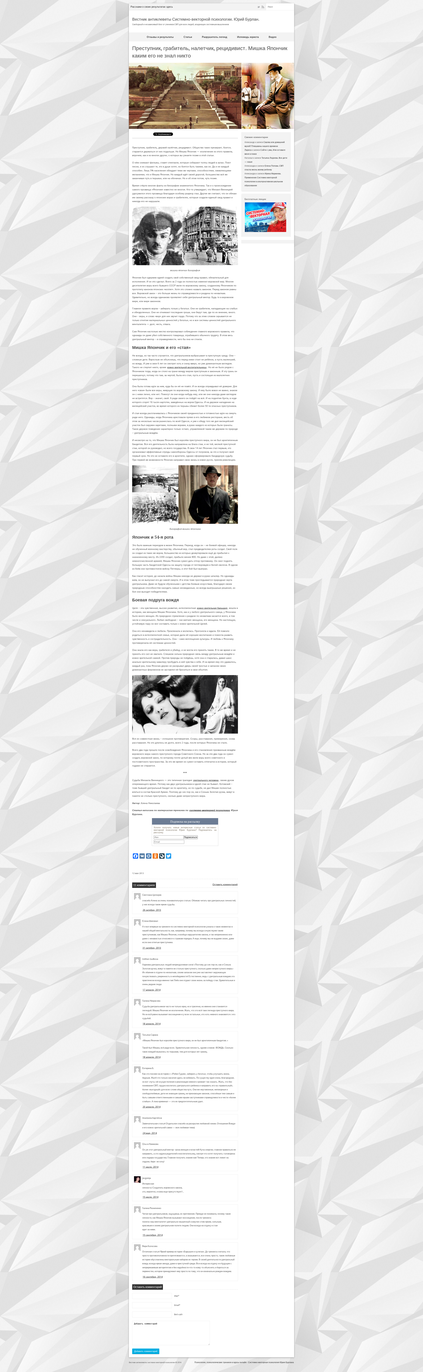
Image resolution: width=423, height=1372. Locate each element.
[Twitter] (258, 7)
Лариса (248, 150)
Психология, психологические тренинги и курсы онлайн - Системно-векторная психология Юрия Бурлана (244, 1362)
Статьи (188, 37)
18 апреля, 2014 (151, 1023)
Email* (177, 1305)
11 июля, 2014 (150, 1167)
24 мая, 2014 (150, 1133)
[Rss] (263, 7)
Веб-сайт (178, 1314)
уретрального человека (205, 780)
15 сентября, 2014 (153, 1235)
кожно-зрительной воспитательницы (187, 367)
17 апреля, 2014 (151, 990)
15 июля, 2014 (150, 1197)
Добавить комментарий (145, 1351)
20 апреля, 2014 (151, 1106)
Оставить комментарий (225, 884)
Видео (272, 37)
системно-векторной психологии (209, 810)
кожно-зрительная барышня (212, 608)
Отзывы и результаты (160, 37)
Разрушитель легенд (214, 37)
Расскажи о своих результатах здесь (152, 6)
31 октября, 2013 (152, 948)
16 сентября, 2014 (153, 1277)
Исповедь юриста (248, 37)
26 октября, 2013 (152, 910)
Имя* (176, 1296)
